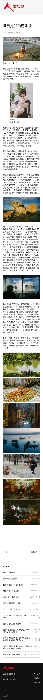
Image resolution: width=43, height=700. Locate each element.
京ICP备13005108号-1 (9, 679)
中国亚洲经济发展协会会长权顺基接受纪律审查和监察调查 (17, 647)
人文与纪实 (18, 33)
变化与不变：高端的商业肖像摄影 (14, 616)
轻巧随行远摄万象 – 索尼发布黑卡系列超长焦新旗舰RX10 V (16, 639)
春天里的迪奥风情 (10, 579)
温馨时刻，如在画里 (11, 597)
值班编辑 (10, 33)
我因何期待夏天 (9, 572)
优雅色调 (34, 552)
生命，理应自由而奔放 (12, 624)
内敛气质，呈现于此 (11, 591)
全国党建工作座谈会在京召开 (14, 654)
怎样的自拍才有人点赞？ (13, 609)
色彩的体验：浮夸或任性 (13, 585)
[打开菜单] (39, 7)
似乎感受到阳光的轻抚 (12, 603)
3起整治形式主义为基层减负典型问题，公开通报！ (16, 631)
